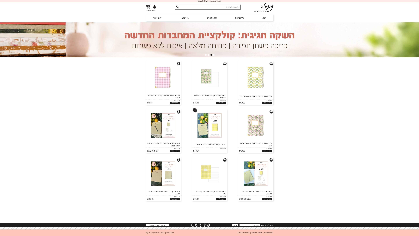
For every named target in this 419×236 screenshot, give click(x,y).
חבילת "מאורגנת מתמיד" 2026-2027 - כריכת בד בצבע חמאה (163, 144)
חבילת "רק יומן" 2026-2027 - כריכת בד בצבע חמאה (164, 192)
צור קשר (148, 233)
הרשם (235, 225)
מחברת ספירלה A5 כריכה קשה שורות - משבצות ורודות (164, 96)
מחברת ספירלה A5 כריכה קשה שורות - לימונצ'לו (256, 96)
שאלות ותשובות (257, 233)
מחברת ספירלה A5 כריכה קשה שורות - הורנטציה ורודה (256, 144)
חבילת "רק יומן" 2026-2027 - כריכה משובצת (211, 144)
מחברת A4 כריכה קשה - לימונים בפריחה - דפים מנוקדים (210, 96)
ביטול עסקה (155, 233)
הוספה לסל (267, 103)
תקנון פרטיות (170, 233)
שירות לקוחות (268, 233)
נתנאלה (268, 100)
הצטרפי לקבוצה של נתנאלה (157, 225)
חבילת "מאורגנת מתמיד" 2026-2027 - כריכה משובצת (257, 192)
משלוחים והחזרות (243, 233)
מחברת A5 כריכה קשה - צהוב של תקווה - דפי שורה (211, 192)
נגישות (163, 233)
